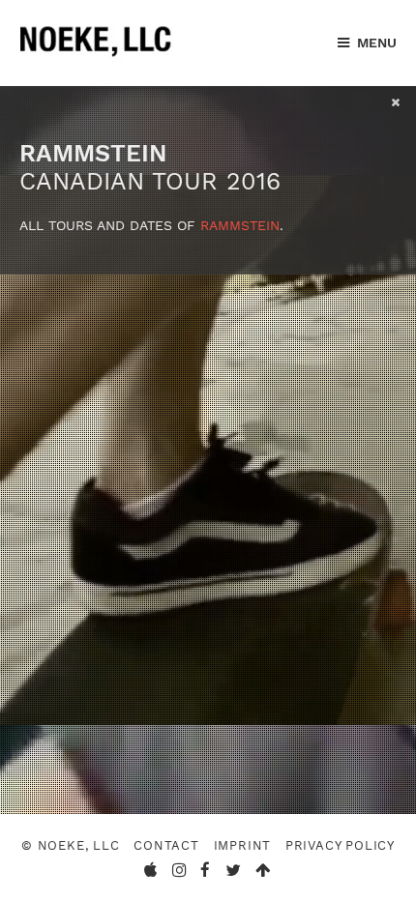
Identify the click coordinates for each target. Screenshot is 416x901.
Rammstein (240, 225)
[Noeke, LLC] (96, 57)
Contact (166, 845)
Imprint (243, 845)
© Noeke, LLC (70, 845)
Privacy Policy (340, 845)
